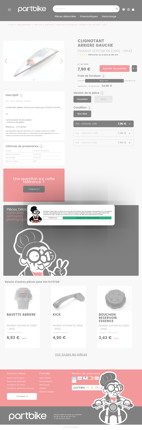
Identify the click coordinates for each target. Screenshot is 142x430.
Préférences (52, 218)
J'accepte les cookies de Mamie (87, 218)
